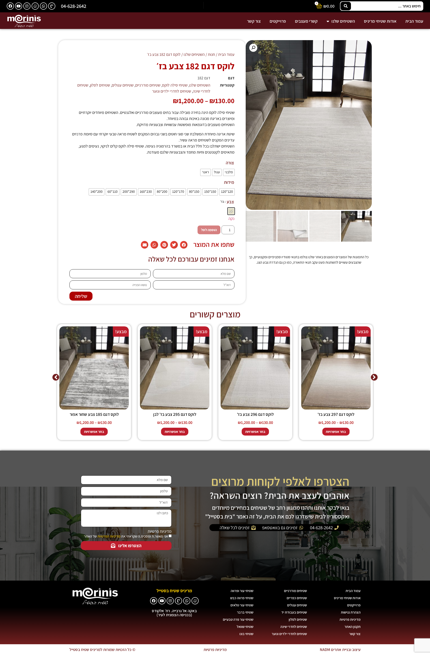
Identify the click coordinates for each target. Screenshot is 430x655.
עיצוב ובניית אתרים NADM (340, 649)
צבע (230, 202)
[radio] (228, 172)
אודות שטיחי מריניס (380, 21)
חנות (211, 54)
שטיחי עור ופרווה (242, 590)
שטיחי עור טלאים (241, 605)
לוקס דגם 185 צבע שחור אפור (94, 414)
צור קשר (254, 21)
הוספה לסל (209, 230)
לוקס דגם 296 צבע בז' (255, 414)
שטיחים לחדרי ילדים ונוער (171, 91)
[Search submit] (345, 6)
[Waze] (35, 6)
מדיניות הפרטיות (108, 536)
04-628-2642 (73, 6)
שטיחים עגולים (122, 85)
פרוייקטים (278, 21)
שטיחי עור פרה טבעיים (238, 619)
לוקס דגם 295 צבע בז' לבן (174, 414)
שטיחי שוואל (245, 626)
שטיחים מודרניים (147, 85)
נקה (231, 218)
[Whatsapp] (43, 6)
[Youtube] (18, 6)
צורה (230, 162)
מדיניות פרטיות (160, 531)
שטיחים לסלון (100, 85)
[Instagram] (26, 6)
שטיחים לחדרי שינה (293, 626)
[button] (253, 48)
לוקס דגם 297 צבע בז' (336, 414)
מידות (229, 182)
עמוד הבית (414, 21)
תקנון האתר (352, 626)
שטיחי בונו (246, 633)
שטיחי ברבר (245, 612)
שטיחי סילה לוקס (174, 85)
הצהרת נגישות (351, 612)
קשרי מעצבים (306, 21)
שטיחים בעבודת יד (294, 612)
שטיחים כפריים (297, 598)
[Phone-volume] (51, 6)
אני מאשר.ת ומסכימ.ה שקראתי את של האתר (126, 536)
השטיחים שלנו (343, 21)
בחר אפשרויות (336, 431)
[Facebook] (10, 6)
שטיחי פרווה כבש (241, 598)
